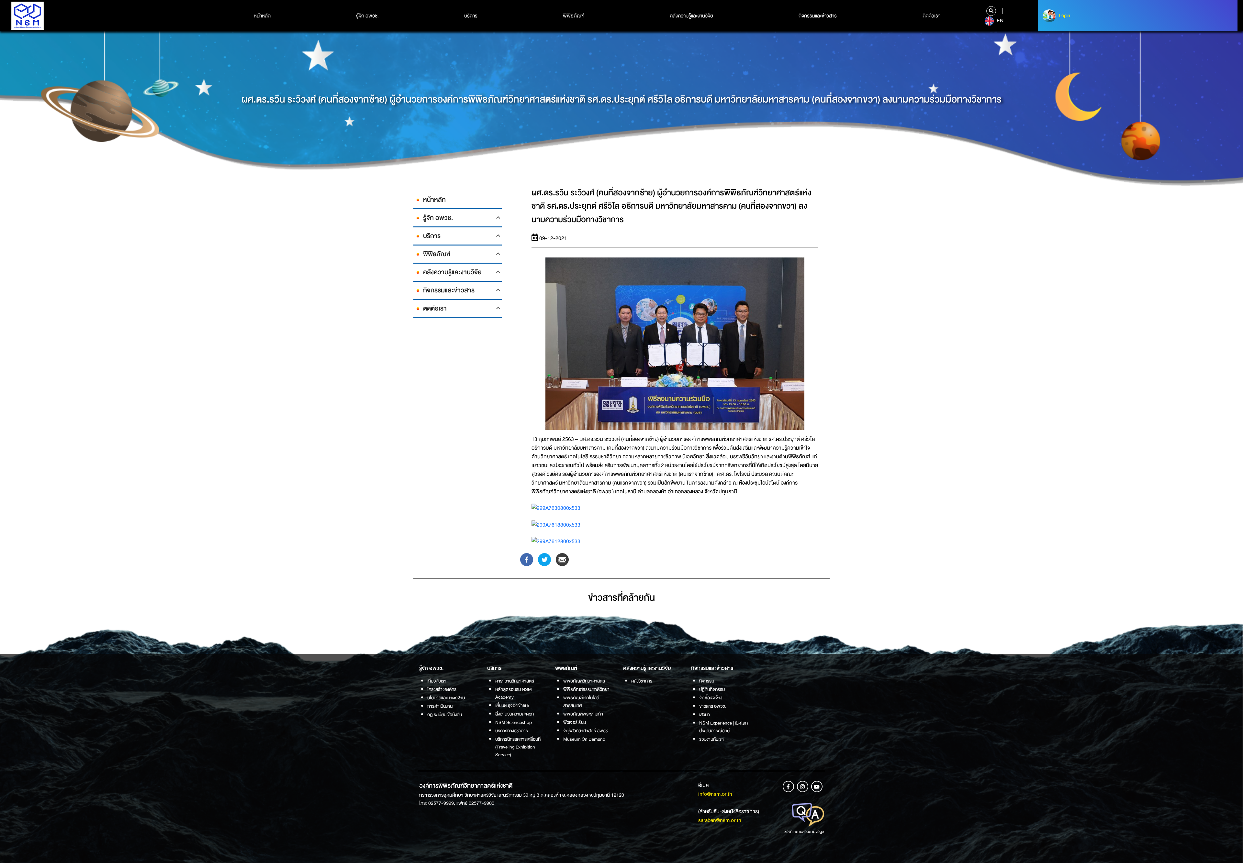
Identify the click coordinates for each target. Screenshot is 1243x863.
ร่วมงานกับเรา (711, 739)
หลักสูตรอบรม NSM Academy (513, 693)
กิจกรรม (706, 681)
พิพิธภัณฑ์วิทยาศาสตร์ (584, 681)
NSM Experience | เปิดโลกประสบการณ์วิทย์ (723, 727)
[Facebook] (526, 559)
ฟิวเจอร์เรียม (574, 722)
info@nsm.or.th (715, 794)
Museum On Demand (584, 739)
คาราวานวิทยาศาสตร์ (514, 681)
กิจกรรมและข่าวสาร (818, 16)
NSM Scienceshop (513, 722)
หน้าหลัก (262, 16)
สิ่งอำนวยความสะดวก (514, 714)
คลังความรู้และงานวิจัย (691, 16)
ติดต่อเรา (931, 16)
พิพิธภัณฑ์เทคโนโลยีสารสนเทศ (581, 701)
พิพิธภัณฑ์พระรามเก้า (583, 714)
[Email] (562, 559)
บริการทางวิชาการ (511, 731)
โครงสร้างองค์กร (441, 689)
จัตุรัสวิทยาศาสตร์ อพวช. (586, 731)
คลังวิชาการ (641, 681)
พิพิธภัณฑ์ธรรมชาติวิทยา (586, 689)
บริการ (470, 16)
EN (999, 20)
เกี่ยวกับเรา (436, 681)
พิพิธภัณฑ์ (573, 16)
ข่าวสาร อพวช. (712, 706)
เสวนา (704, 714)
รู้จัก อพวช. (367, 16)
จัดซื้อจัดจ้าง (710, 698)
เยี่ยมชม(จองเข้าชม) (512, 705)
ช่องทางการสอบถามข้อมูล (804, 831)
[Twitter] (544, 559)
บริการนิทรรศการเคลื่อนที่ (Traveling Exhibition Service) (518, 747)
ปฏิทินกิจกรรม (712, 689)
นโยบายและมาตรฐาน (446, 698)
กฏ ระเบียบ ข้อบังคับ (444, 714)
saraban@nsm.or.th (719, 820)
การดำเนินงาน (440, 706)
